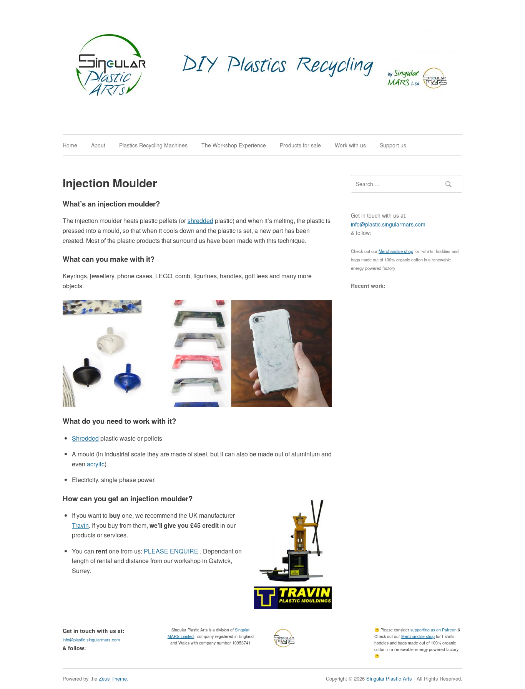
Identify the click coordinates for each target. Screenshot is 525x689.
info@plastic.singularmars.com (388, 224)
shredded (200, 220)
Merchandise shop (396, 251)
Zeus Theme (113, 678)
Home (70, 145)
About (98, 145)
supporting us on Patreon (433, 630)
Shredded (85, 438)
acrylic (96, 463)
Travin (80, 525)
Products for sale (300, 145)
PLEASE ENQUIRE (171, 551)
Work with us (350, 145)
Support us (393, 145)
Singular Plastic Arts (389, 678)
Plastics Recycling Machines (153, 145)
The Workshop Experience (233, 145)
